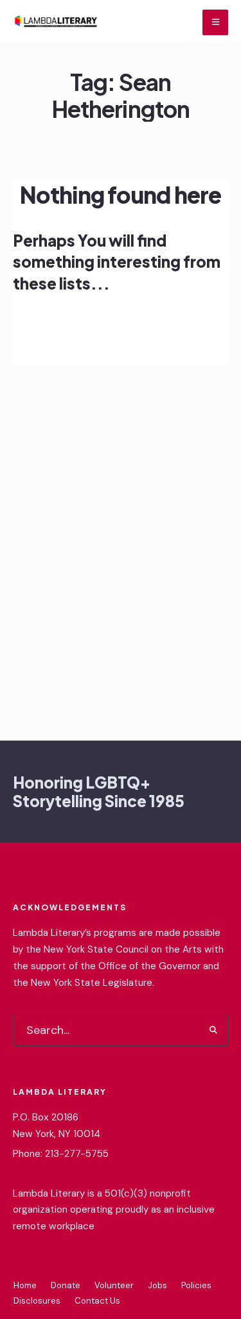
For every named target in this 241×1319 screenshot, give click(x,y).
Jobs (157, 1285)
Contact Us (97, 1300)
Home (25, 1285)
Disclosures (36, 1300)
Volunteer (114, 1285)
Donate (65, 1285)
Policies (196, 1285)
